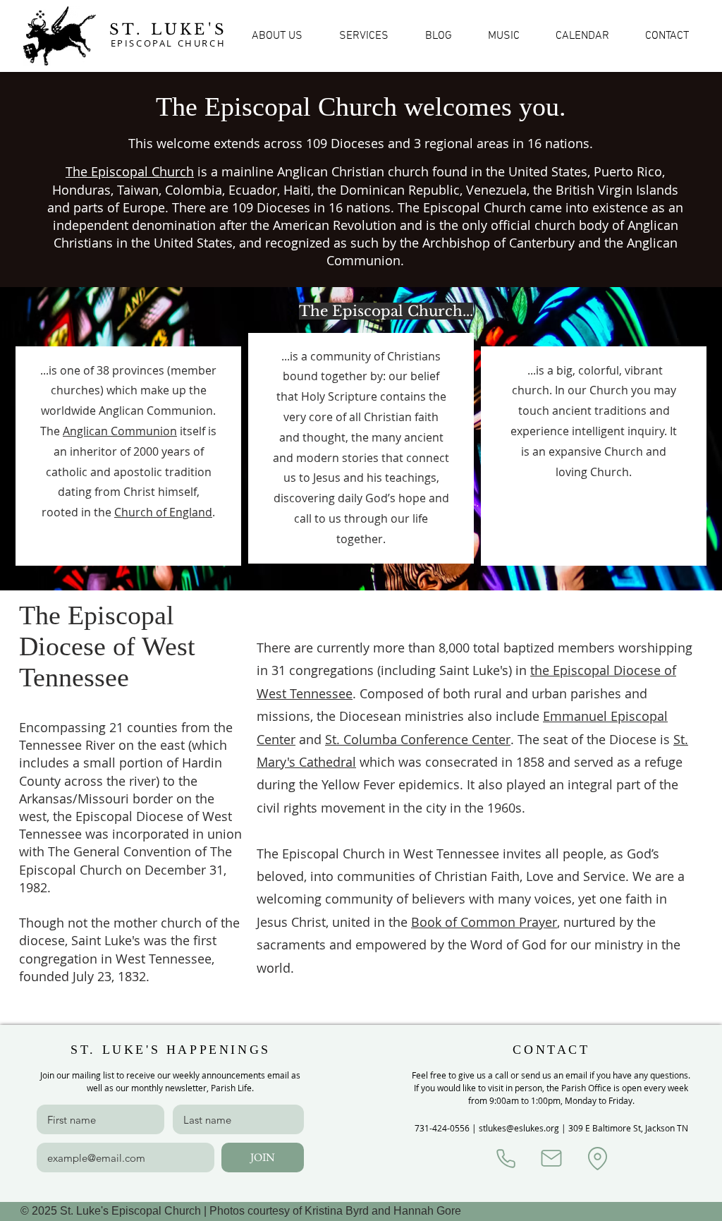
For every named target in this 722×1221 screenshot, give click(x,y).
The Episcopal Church (130, 171)
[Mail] (551, 1158)
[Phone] (505, 1158)
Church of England (163, 512)
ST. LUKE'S (168, 29)
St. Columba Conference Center (417, 739)
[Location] (597, 1158)
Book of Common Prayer (484, 921)
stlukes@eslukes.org (519, 1128)
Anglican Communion (120, 431)
